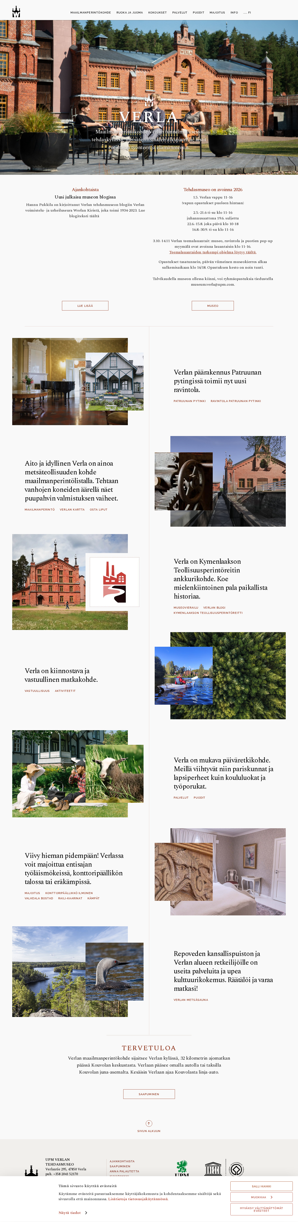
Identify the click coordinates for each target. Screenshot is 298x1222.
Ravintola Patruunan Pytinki (236, 401)
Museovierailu (186, 607)
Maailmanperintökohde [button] (90, 12)
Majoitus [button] (217, 12)
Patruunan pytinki (190, 401)
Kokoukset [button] (157, 12)
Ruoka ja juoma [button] (129, 12)
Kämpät (93, 898)
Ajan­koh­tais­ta (85, 189)
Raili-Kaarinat (70, 898)
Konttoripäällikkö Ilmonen (69, 893)
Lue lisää (85, 305)
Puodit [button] (198, 12)
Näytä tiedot (69, 1213)
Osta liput (99, 509)
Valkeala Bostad (39, 898)
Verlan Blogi (214, 607)
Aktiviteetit (65, 690)
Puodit (199, 797)
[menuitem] (90, 12)
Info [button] (234, 12)
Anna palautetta (124, 1171)
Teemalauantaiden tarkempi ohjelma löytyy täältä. (213, 252)
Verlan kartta (72, 509)
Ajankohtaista (122, 1161)
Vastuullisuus (37, 690)
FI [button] (249, 12)
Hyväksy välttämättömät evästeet (261, 1209)
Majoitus (32, 893)
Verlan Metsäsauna (191, 999)
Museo (212, 305)
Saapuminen (149, 1094)
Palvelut (181, 797)
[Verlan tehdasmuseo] (16, 11)
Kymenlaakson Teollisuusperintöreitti (208, 612)
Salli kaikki (261, 1186)
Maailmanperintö (40, 509)
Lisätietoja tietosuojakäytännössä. (138, 1199)
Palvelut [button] (180, 12)
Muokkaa (258, 1197)
